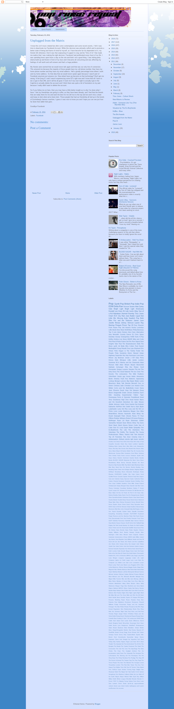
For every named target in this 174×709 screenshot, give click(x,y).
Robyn (136, 367)
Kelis (119, 551)
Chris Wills (131, 483)
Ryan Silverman (132, 420)
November (117, 67)
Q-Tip (135, 606)
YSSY (115, 681)
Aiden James (118, 446)
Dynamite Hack (139, 504)
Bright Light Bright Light (124, 309)
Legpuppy (128, 558)
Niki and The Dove (120, 595)
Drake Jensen (127, 392)
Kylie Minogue (120, 360)
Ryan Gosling (118, 618)
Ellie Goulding (114, 395)
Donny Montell (135, 502)
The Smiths (121, 432)
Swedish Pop (134, 318)
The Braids (117, 646)
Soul (115, 637)
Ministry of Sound (122, 581)
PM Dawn (141, 597)
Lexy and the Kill (134, 409)
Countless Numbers (126, 488)
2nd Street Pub (118, 441)
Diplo (114, 502)
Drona (110, 504)
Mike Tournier (117, 579)
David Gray (124, 390)
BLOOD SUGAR (118, 460)
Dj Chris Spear (138, 334)
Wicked (126, 676)
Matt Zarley (139, 306)
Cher (142, 481)
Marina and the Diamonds (129, 362)
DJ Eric (118, 492)
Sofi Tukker (140, 632)
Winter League (121, 679)
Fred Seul (123, 518)
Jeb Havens (126, 327)
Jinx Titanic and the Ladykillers (134, 541)
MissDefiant (118, 583)
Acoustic (117, 444)
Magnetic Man (113, 569)
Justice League (139, 546)
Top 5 (111, 332)
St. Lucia (120, 427)
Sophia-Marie (131, 634)
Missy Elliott (126, 583)
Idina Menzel (123, 534)
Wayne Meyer (119, 676)
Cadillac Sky (127, 474)
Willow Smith (112, 679)
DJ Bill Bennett (137, 490)
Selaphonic (124, 625)
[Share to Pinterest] (62, 112)
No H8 (138, 595)
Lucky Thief (116, 565)
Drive (142, 502)
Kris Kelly (129, 553)
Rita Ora (128, 367)
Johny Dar (127, 544)
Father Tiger (139, 395)
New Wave (120, 330)
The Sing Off (140, 658)
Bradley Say (140, 467)
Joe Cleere (112, 544)
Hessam (131, 532)
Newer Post (36, 193)
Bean (142, 460)
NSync (126, 588)
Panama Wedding (114, 600)
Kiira (119, 553)
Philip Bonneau (138, 330)
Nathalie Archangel (116, 367)
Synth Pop (119, 304)
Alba (127, 446)
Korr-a (133, 406)
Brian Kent (121, 469)
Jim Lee (114, 541)
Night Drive (125, 592)
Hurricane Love (134, 355)
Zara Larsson (113, 683)
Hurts (137, 337)
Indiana (141, 534)
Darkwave (126, 497)
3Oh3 (125, 441)
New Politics (124, 590)
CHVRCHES (118, 474)
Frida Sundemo (120, 353)
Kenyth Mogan (125, 551)
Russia (138, 616)
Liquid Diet (140, 316)
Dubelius (136, 392)
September (117, 74)
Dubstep (112, 337)
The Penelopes (133, 655)
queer (142, 686)
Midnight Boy (140, 576)
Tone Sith (123, 667)
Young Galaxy (128, 681)
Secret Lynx (116, 625)
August (116, 77)
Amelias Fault (119, 379)
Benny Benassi (126, 462)
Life (138, 558)
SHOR (138, 618)
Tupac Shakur (122, 669)
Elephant (137, 348)
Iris (132, 402)
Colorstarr (116, 488)
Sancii (142, 620)
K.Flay (141, 337)
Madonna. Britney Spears (120, 567)
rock (114, 332)
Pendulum (128, 602)
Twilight (138, 669)
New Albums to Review (121, 99)
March (115, 90)
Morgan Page (119, 586)
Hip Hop (125, 355)
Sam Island (116, 620)
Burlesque (136, 471)
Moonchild (140, 365)
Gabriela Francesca (118, 520)
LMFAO (128, 555)
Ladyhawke (113, 409)
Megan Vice (135, 411)
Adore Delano (122, 332)
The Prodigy (131, 658)
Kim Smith (126, 406)
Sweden (131, 369)
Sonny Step (122, 634)
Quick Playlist (46, 29)
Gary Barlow (112, 523)
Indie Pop (139, 304)
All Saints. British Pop (126, 451)
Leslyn (134, 558)
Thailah (111, 644)
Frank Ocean (140, 516)
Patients (111, 602)
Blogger (97, 704)
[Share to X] (57, 112)
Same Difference (134, 620)
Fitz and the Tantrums (122, 320)
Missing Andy (122, 318)
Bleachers (112, 383)
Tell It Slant (140, 641)
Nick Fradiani (118, 592)
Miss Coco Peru (133, 581)
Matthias (115, 572)
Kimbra (116, 339)
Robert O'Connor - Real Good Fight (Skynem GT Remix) (129, 267)
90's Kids (136, 441)
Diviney (122, 502)
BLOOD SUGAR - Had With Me (130, 252)
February (116, 93)
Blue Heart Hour (117, 467)
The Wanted (127, 662)
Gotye (142, 353)
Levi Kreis (118, 311)
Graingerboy (125, 337)
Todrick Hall (129, 434)
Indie (110, 309)
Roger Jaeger (118, 613)
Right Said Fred (126, 611)
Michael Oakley (123, 574)
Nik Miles (111, 595)
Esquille (134, 511)
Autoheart (126, 458)
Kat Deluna (128, 548)
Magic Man (140, 567)
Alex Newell (129, 448)
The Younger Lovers (137, 662)
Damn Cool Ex (126, 495)
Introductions (119, 537)
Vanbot (141, 672)
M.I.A (117, 362)
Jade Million (135, 537)
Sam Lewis (124, 620)
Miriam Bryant (130, 365)
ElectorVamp (140, 506)
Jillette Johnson (114, 404)
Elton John (121, 509)
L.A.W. (117, 555)
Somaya (111, 634)
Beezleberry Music (114, 462)
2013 (113, 55)
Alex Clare (132, 332)
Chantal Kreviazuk (118, 481)
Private (126, 606)
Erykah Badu (127, 511)
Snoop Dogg (123, 632)
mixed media (125, 686)
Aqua (110, 458)
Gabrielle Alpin (129, 520)
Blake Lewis (139, 381)
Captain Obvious (128, 476)
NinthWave (128, 330)
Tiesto (132, 665)
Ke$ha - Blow (118, 111)
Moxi (125, 586)
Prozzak (131, 606)
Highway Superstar (115, 355)
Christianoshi (112, 485)
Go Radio (130, 525)
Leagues (121, 558)
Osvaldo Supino (125, 597)
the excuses (120, 688)
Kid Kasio (141, 551)
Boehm (133, 467)
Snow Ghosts (132, 632)
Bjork (133, 465)
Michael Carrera (139, 572)
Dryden (115, 504)
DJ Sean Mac (139, 492)
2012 (113, 58)
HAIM (132, 337)
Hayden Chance (139, 530)
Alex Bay (115, 448)
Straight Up (126, 639)
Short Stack (113, 425)
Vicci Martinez (120, 674)
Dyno (142, 392)
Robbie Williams (119, 418)
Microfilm (132, 576)
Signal (137, 341)
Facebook (39, 116)
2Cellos (111, 441)
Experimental (126, 395)
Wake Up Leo (134, 674)
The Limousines (121, 374)
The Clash (138, 646)
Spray (136, 637)
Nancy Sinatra (139, 588)
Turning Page (131, 669)
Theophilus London (114, 665)
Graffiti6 (131, 527)
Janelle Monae (114, 323)
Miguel (110, 579)
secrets (141, 439)
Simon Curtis (133, 425)
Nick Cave (132, 590)
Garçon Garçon (120, 523)
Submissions (60, 29)
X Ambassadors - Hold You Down (131, 240)
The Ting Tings (136, 660)
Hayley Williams (113, 532)
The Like (123, 430)
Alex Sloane (136, 448)
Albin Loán (133, 446)
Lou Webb (118, 562)
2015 (113, 48)
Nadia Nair (131, 588)
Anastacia (127, 453)
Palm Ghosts (126, 416)
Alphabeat (117, 314)
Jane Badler (130, 316)
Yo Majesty (120, 681)
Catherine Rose (139, 479)
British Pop (129, 304)
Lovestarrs (136, 562)
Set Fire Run (130, 341)
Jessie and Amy (137, 539)
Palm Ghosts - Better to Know (130, 282)
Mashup (112, 325)
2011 (113, 61)
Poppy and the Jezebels (135, 604)
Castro (132, 479)
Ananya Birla (120, 453)
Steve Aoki (118, 639)
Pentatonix (135, 602)
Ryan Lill (120, 420)
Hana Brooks (120, 530)
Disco (117, 502)
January (116, 128)
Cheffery (137, 481)
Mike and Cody (138, 339)
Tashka (118, 641)
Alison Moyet (116, 451)
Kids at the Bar (113, 553)
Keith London (113, 551)
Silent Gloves (123, 425)
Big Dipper (130, 381)
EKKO (110, 506)
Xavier (119, 376)
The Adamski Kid (118, 644)
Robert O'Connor (132, 418)
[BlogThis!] (54, 112)
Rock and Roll (135, 611)
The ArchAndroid (129, 644)
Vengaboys (112, 674)
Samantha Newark (115, 423)
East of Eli (116, 506)
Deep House (126, 500)
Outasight (117, 416)
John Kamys (120, 544)
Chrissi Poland (139, 483)
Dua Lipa (130, 348)
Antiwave (133, 455)
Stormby (131, 314)
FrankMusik (135, 397)
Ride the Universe (114, 611)
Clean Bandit (130, 485)
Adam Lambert (133, 444)
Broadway (118, 471)
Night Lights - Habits (121, 174)
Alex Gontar (122, 448)
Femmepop (113, 397)
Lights (117, 560)
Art (119, 346)
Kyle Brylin (140, 406)
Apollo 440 (140, 455)
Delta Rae (118, 306)
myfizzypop (132, 686)
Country (122, 334)
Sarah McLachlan (123, 623)
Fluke (130, 516)
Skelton (126, 630)
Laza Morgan (113, 558)
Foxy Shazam (139, 325)
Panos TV (135, 416)
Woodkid (128, 679)
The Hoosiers (137, 653)
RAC (139, 606)
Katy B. (141, 548)
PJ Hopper (134, 597)
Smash (117, 632)
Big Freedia (117, 465)
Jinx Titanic (121, 541)
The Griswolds (128, 653)
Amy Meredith (114, 334)
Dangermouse (135, 495)
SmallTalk (111, 632)
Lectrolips (140, 327)
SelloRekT (132, 625)
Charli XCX (113, 316)
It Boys (125, 537)
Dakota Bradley (113, 495)
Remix (134, 609)
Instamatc (111, 537)
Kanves (111, 548)
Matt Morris (137, 569)
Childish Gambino (121, 483)
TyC (127, 672)
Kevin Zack (133, 551)
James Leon (117, 124)
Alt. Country (137, 451)
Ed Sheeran (123, 506)
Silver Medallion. (129, 627)
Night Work (140, 592)
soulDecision (112, 688)
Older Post (98, 193)
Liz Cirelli (122, 560)
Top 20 (129, 667)
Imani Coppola (133, 534)
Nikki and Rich (131, 595)
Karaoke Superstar (119, 548)
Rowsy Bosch (120, 616)
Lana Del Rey (122, 409)
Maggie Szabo (132, 567)
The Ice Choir (135, 371)
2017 (113, 42)
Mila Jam (124, 579)
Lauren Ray (139, 323)
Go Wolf (136, 525)
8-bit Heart (130, 441)
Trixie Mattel (140, 667)
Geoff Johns (129, 523)
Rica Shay (140, 609)
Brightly (137, 469)
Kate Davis (135, 548)
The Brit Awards (118, 114)
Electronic (111, 509)
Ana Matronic (130, 379)
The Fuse (117, 651)
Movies (120, 413)
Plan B (115, 121)
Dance (128, 334)
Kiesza (111, 360)
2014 (113, 52)
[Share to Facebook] (59, 112)
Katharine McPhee (115, 406)
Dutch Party (130, 504)
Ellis (116, 509)
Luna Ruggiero (132, 565)
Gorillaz (141, 525)
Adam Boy (124, 444)
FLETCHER (133, 513)
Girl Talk (115, 525)
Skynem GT (140, 630)
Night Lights (133, 592)
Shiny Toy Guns (138, 423)
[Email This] (52, 112)
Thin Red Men (125, 665)
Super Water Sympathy (132, 427)
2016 (113, 45)
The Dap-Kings (132, 648)
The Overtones (133, 430)
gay (124, 376)
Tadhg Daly (112, 641)
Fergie (110, 516)
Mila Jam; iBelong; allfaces (136, 579)
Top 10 (130, 325)
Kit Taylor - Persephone (117, 228)
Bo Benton (126, 467)
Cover (137, 388)
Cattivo (111, 481)
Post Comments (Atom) (72, 199)
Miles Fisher (112, 581)
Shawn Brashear (118, 627)
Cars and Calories (114, 479)
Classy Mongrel (121, 485)
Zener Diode (122, 683)
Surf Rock (140, 639)
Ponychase (122, 604)
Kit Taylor (123, 553)
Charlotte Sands (130, 481)
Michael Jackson (114, 574)
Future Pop (117, 327)
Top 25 (111, 437)
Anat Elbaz (134, 453)
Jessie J (128, 358)
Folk (134, 516)
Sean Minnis (127, 423)
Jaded (142, 537)
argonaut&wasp (139, 683)
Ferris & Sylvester (123, 397)
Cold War (137, 485)
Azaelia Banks (134, 458)
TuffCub (114, 669)
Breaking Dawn (113, 469)
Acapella (111, 444)
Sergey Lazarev (122, 369)
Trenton (133, 667)
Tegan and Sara (131, 641)
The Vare (120, 662)
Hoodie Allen (139, 532)
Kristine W (112, 555)
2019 (113, 39)
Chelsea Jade (119, 385)
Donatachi (128, 502)
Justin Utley (133, 311)
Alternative (140, 332)
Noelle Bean (116, 597)
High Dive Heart (127, 399)
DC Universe (121, 490)
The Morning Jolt (122, 655)
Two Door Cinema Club (132, 437)
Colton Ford (133, 346)
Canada (120, 476)
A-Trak (142, 441)
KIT (133, 358)
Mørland (115, 588)
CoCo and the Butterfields (124, 388)
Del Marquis (134, 390)
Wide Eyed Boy (134, 676)
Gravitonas (117, 399)
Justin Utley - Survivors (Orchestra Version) (127, 201)
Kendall (111, 311)
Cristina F (136, 488)
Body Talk (120, 383)
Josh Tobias (140, 544)
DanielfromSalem (117, 497)
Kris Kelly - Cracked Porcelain (130, 160)
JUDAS (130, 537)
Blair (110, 467)
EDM (111, 306)
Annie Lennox (125, 455)
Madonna (126, 411)
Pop (111, 303)
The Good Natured (123, 371)
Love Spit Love (127, 562)
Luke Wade (123, 565)
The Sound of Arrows (115, 660)
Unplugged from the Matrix (122, 118)
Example (126, 513)
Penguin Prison (121, 325)
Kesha (134, 327)
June (115, 84)
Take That (118, 344)
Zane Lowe (140, 681)
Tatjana (123, 641)
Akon (124, 446)
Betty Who (125, 346)
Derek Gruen (134, 500)
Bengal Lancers (120, 381)
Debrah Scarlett (117, 500)
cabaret (111, 686)
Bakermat (127, 460)
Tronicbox (118, 437)
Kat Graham (139, 404)
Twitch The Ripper (120, 672)
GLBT (110, 520)
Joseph (133, 544)
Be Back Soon (135, 460)
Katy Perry (140, 358)
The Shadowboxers (129, 344)
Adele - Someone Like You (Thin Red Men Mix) (125, 104)
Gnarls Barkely (122, 525)
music (136, 439)
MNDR (130, 339)
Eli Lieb (126, 311)
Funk (110, 327)
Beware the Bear (138, 462)
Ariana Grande (117, 458)
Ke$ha (111, 339)
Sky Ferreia (132, 630)
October (116, 71)
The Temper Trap (127, 660)
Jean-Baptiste (120, 539)
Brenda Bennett (131, 383)
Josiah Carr (112, 546)
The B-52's (137, 644)
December (117, 64)
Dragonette (117, 392)
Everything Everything (115, 513)
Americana (140, 309)
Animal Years (116, 455)
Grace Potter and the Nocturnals (118, 527)
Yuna (134, 681)
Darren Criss (132, 497)
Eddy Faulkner (131, 506)
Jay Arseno (112, 539)
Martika (119, 569)
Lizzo (115, 411)
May (115, 87)
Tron (110, 669)
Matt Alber (119, 365)
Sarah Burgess (113, 623)
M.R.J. (139, 565)
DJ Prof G (131, 492)
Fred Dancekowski (114, 518)
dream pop (117, 686)
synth (115, 346)
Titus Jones (139, 314)
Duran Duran (122, 504)
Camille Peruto (113, 476)
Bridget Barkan (129, 469)
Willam (142, 676)
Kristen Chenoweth (138, 553)
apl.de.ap (130, 683)
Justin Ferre (124, 404)
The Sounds (130, 432)
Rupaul (134, 616)
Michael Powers (134, 574)
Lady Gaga (134, 555)
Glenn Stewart (133, 353)
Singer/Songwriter (118, 630)
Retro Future (121, 341)
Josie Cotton (119, 546)
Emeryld (126, 509)
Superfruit (134, 639)
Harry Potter (129, 530)
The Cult (118, 648)
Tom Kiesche (139, 434)
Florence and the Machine (121, 516)
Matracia (124, 569)
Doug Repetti (122, 348)
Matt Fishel (131, 569)
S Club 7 (124, 618)
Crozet (142, 488)
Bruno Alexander (127, 471)
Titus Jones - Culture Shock (123, 96)
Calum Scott (140, 474)
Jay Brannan (119, 358)
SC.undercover (132, 618)
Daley (120, 495)
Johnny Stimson (127, 323)
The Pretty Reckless (122, 658)
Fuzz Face (140, 518)
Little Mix (112, 318)
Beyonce (111, 465)
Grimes (113, 530)
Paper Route (125, 600)
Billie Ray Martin (126, 465)
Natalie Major (112, 590)
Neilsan (119, 590)
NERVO (121, 588)
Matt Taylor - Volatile (126, 216)
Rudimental (128, 616)
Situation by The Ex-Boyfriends (124, 108)
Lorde (120, 411)
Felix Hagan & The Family (124, 351)
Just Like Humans (129, 546)
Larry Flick (141, 555)
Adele (133, 376)
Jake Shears (139, 402)
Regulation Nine (118, 609)
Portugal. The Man (114, 606)
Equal (114, 511)
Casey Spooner (124, 479)
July (115, 80)
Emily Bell (132, 509)
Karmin (132, 404)
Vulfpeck (127, 674)
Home (35, 29)
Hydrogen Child (113, 534)
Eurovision (141, 511)
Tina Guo (138, 665)
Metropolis (131, 572)
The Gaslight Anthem (129, 651)
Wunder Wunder (137, 679)
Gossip (117, 337)
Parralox (133, 600)
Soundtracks (122, 637)
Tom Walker (116, 667)
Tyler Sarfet (131, 672)
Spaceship (130, 637)
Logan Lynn (130, 560)
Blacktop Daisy (139, 465)
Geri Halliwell (137, 523)
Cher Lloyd (112, 483)
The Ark (137, 369)
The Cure (125, 648)
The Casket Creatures (127, 646)
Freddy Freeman (132, 518)
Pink (110, 341)
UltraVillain (112, 376)
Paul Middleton (119, 602)
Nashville (127, 413)
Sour (114, 427)
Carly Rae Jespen (138, 476)
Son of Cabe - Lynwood (127, 186)
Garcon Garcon (139, 520)
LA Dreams (122, 555)
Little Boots (112, 330)
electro (127, 439)
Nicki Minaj (136, 413)
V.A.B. (137, 672)
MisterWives (113, 413)
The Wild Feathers (136, 374)
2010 (113, 132)
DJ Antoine (128, 490)
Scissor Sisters (129, 306)
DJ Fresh (124, 492)
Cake (133, 474)
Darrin (138, 497)
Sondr (116, 634)
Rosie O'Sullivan (129, 613)
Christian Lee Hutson (132, 385)
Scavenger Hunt (135, 623)
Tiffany (121, 434)
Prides (122, 606)
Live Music (123, 339)
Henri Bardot (124, 532)
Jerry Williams (128, 539)
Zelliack (121, 439)
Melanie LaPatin (123, 572)
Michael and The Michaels (120, 576)
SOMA (141, 420)
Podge (116, 604)
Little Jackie (132, 360)
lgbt (132, 439)
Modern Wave (135, 583)
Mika (142, 411)
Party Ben (140, 600)
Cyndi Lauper (113, 490)
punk (138, 686)
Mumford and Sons (134, 586)
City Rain (121, 316)
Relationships (128, 609)
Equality (119, 511)
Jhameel (124, 314)
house (128, 376)
